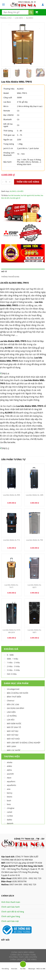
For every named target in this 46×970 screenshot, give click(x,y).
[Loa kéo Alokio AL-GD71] (34, 568)
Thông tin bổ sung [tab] (10, 276)
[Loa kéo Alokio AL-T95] (34, 523)
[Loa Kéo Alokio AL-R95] (11, 478)
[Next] (40, 44)
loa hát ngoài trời (27, 195)
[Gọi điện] (23, 964)
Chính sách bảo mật (10, 921)
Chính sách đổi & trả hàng (12, 911)
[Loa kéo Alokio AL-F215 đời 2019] (11, 613)
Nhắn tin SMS (40, 968)
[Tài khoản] (43, 4)
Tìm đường (5, 968)
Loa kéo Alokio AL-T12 (11, 540)
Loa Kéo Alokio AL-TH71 (11, 586)
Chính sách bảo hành (10, 906)
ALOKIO (29, 18)
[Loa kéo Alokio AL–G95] (34, 478)
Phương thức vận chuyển (23, 957)
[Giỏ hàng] (36, 12)
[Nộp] (31, 12)
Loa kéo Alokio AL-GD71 (35, 586)
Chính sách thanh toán (23, 954)
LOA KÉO (19, 18)
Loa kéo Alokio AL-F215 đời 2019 (11, 631)
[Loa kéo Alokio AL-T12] (11, 523)
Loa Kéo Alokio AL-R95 (11, 495)
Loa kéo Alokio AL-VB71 (35, 631)
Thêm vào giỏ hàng (28, 181)
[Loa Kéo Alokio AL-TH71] (11, 568)
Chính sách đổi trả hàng (23, 959)
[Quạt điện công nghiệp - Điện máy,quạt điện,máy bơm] (23, 4)
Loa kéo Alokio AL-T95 (34, 540)
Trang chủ (6, 18)
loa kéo (37, 195)
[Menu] (3, 4)
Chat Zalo (14, 968)
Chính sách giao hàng (10, 916)
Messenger (31, 968)
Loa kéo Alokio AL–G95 (34, 495)
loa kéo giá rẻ (15, 198)
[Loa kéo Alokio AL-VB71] (34, 613)
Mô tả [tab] (4, 271)
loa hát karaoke (14, 195)
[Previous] (5, 44)
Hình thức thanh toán (10, 902)
